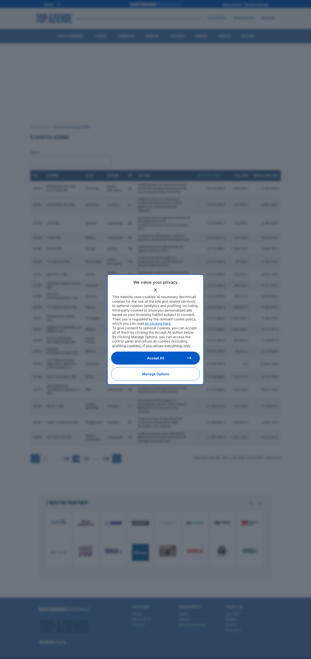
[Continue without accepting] (155, 290)
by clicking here (158, 323)
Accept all (155, 358)
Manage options (155, 374)
